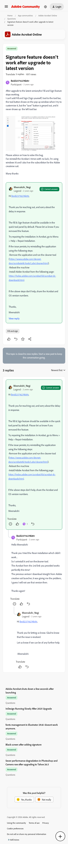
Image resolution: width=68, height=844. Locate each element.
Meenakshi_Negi (22, 187)
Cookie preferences (15, 828)
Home (10, 15)
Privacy (45, 823)
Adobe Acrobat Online (47, 15)
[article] (34, 454)
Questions (11, 18)
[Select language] (45, 6)
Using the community (16, 823)
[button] (6, 7)
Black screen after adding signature (23, 744)
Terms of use (34, 823)
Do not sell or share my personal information (26, 834)
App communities (25, 15)
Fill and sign (12, 331)
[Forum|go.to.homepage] (25, 6)
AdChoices (14, 839)
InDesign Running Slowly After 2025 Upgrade (29, 708)
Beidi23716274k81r (20, 80)
